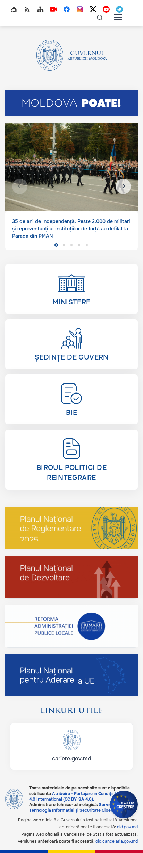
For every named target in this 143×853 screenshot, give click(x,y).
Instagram (79, 9)
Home (13, 9)
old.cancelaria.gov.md (116, 841)
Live (53, 9)
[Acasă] (50, 55)
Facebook (66, 9)
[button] (123, 186)
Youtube (106, 9)
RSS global (27, 9)
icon (99, 17)
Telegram (119, 9)
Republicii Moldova (87, 59)
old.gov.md (127, 827)
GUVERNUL (87, 54)
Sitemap (40, 9)
